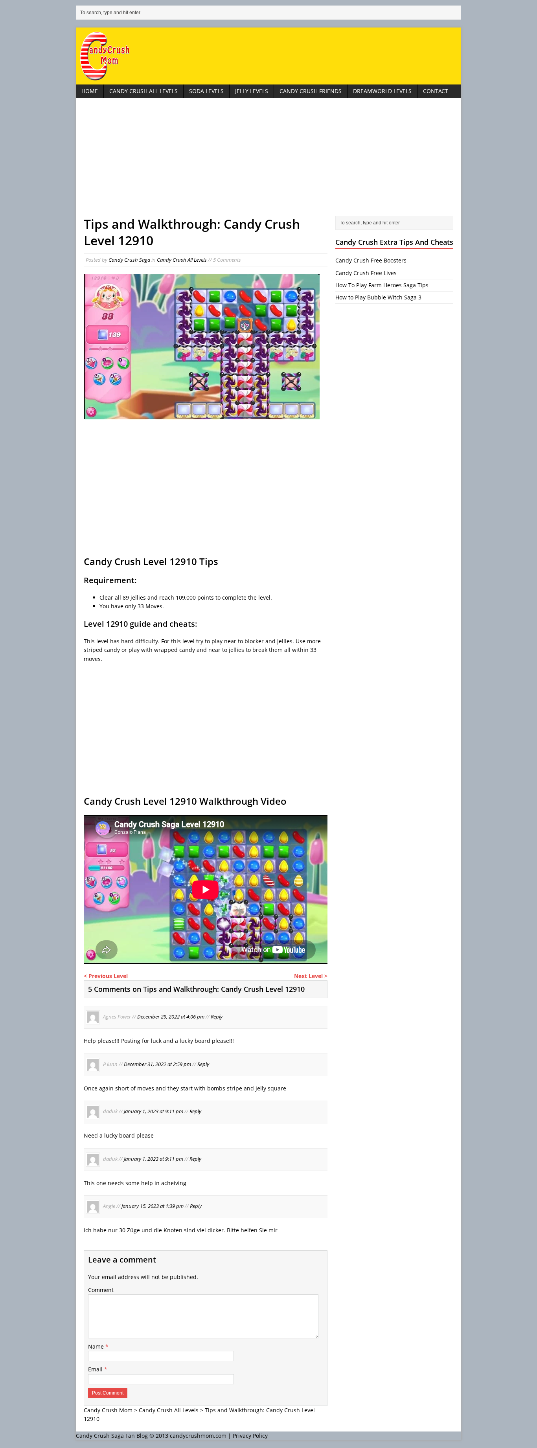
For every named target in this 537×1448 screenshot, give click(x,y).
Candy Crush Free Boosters (370, 260)
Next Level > (310, 976)
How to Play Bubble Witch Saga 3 (378, 297)
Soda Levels (206, 91)
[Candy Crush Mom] (268, 56)
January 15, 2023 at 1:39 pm (152, 1205)
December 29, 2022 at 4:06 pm (170, 1016)
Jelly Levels (251, 91)
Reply (217, 1016)
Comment (101, 1290)
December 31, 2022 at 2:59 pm (157, 1064)
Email (96, 1369)
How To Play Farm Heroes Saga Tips (381, 285)
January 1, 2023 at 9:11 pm (153, 1111)
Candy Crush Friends (311, 91)
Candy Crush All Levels (143, 91)
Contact (435, 91)
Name (96, 1346)
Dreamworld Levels (382, 91)
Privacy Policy (250, 1435)
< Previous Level (106, 976)
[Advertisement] (268, 161)
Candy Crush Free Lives (366, 273)
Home (89, 91)
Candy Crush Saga (129, 259)
